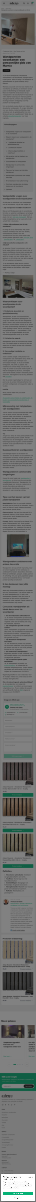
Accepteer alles (18, 1193)
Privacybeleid (30, 1177)
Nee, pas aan (18, 1198)
